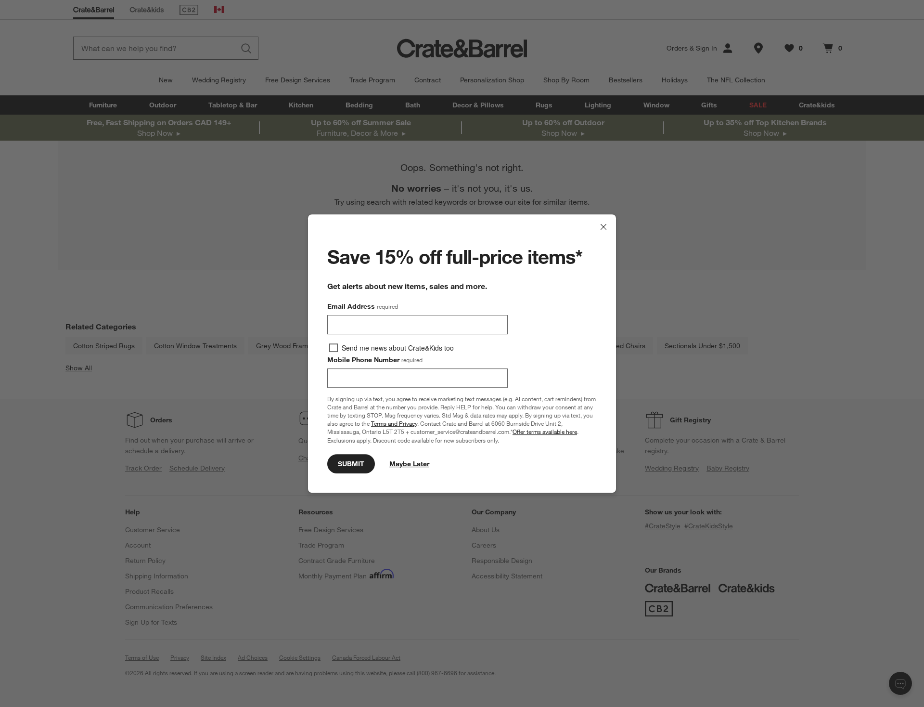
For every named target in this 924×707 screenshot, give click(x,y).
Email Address (362, 306)
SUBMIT (351, 463)
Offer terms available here (545, 432)
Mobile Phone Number (375, 359)
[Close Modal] (603, 226)
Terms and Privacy (394, 423)
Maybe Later (409, 463)
